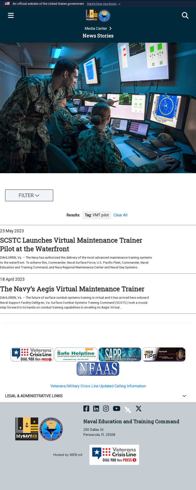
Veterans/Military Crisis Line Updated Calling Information (98, 386)
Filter (26, 195)
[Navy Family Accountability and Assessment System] (98, 368)
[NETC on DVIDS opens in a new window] (127, 409)
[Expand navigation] (10, 15)
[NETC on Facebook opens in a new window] (86, 409)
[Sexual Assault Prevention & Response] (120, 354)
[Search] (185, 15)
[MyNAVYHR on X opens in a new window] (138, 409)
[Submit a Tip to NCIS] (163, 354)
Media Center (96, 28)
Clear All (120, 215)
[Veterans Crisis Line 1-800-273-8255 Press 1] (32, 354)
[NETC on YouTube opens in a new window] (116, 409)
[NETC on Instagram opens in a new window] (106, 409)
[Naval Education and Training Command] (39, 429)
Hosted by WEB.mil (67, 455)
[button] (104, 3)
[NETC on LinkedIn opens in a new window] (96, 409)
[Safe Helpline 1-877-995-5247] (76, 354)
